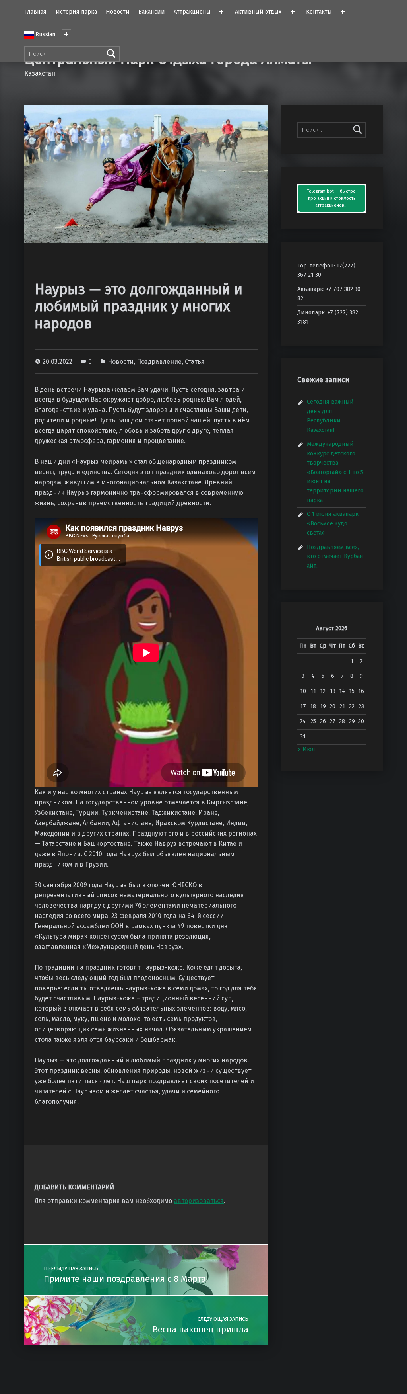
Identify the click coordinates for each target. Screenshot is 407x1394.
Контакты (319, 11)
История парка (76, 11)
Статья (195, 361)
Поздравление (159, 361)
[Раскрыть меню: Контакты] (342, 11)
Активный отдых (258, 11)
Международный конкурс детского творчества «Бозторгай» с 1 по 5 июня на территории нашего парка (335, 472)
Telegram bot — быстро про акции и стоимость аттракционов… (331, 198)
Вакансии (151, 11)
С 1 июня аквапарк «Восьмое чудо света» (333, 523)
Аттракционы (192, 11)
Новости (118, 11)
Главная (35, 11)
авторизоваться (199, 1201)
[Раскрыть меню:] (66, 34)
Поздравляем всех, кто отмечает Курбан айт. (335, 556)
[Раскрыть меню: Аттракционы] (221, 11)
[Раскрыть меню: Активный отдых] (292, 11)
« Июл (306, 749)
